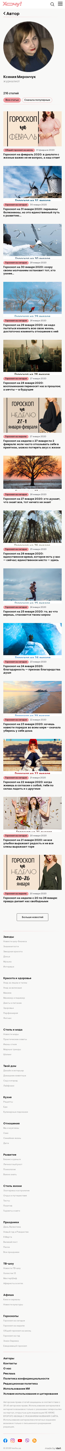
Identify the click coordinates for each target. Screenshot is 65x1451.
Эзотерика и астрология (16, 1191)
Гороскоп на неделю (16, 437)
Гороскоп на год (11, 1336)
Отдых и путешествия (15, 1196)
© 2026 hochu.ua (12, 1448)
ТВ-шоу (8, 1263)
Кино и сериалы (11, 1300)
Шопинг (7, 1055)
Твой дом (9, 1066)
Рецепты (8, 1102)
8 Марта (7, 1237)
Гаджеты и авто (11, 1211)
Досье (6, 957)
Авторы (8, 1358)
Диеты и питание (12, 1003)
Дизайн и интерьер (13, 1071)
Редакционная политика (20, 1383)
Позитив (7, 1206)
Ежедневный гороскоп (15, 1346)
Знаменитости (11, 947)
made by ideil (53, 1448)
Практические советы (15, 1039)
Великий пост (10, 1242)
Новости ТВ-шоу (12, 1268)
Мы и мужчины (11, 1128)
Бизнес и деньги (12, 1159)
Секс (6, 1133)
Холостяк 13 (9, 1273)
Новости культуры (13, 1305)
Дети (6, 1143)
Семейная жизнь (12, 1138)
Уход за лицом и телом (15, 983)
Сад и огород (10, 1081)
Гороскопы (10, 1316)
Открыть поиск (52, 4)
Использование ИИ (16, 1389)
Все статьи (12, 100)
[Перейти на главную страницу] (12, 4)
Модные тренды (12, 1050)
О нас (7, 1368)
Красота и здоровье (17, 978)
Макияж (7, 993)
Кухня (7, 1097)
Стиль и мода (12, 1029)
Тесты (6, 1201)
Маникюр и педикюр (14, 998)
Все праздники (11, 1252)
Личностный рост (12, 1164)
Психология (9, 1170)
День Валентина (12, 1227)
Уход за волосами (12, 988)
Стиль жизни (12, 1186)
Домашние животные (14, 1076)
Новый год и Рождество (16, 1232)
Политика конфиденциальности (26, 1378)
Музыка (7, 962)
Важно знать (10, 1175)
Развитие (9, 1155)
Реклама (9, 1373)
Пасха (6, 1247)
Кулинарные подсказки (15, 1112)
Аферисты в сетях (13, 1284)
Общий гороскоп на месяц (19, 150)
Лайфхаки (8, 1086)
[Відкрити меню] (60, 3)
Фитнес (7, 1018)
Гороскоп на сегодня (16, 205)
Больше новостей (32, 917)
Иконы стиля (10, 1044)
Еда (5, 1107)
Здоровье (8, 1008)
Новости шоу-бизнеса (15, 942)
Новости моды (11, 1034)
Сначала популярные (37, 100)
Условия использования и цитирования (30, 1394)
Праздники (11, 1222)
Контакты (10, 1363)
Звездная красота (13, 952)
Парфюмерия (10, 1013)
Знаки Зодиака (11, 1341)
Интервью (8, 967)
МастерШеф (10, 1278)
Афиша (8, 1295)
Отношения (11, 1123)
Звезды (8, 937)
